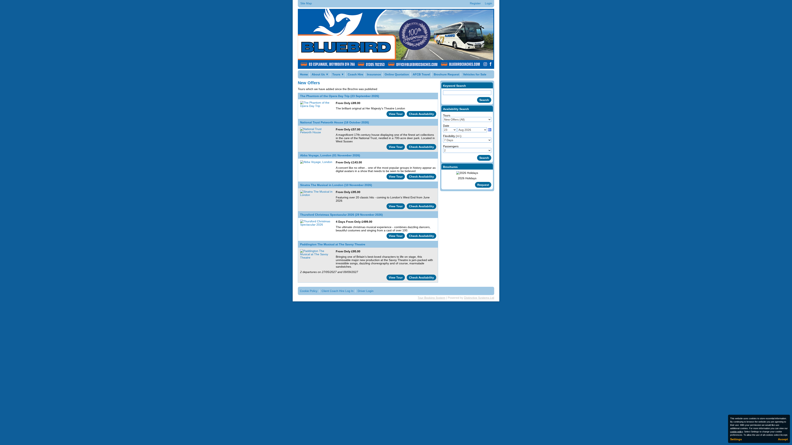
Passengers (450, 146)
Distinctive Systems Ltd (479, 297)
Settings (736, 439)
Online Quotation (397, 74)
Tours (338, 74)
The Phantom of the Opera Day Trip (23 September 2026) (339, 96)
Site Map (306, 3)
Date (446, 125)
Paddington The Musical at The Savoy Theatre (332, 244)
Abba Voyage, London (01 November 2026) (330, 155)
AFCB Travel (421, 74)
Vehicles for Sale (474, 74)
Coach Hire (355, 74)
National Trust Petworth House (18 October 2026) (334, 122)
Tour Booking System (431, 297)
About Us (320, 74)
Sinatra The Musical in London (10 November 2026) (336, 185)
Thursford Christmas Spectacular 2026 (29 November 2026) (341, 214)
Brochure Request (446, 74)
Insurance (374, 74)
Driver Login (366, 291)
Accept (783, 439)
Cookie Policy (308, 291)
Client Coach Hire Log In (338, 291)
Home (304, 74)
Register (475, 3)
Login (488, 3)
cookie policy (736, 431)
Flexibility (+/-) (452, 136)
